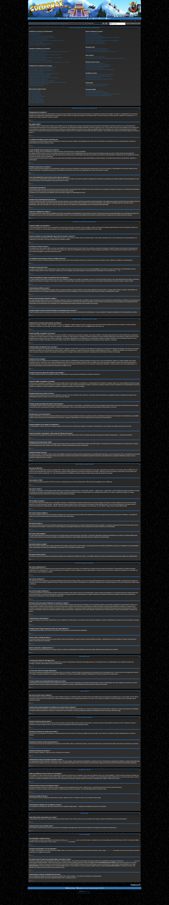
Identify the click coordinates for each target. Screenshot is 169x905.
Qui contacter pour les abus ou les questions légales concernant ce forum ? (103, 94)
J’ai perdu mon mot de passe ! (36, 42)
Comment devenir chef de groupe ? (94, 39)
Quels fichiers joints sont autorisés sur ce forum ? (97, 84)
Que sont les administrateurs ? (93, 33)
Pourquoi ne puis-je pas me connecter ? (38, 39)
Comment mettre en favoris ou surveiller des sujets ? (98, 76)
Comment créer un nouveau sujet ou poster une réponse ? (43, 67)
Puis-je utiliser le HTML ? (35, 92)
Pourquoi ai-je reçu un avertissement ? (38, 79)
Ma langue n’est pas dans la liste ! (37, 56)
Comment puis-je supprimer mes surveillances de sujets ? (99, 79)
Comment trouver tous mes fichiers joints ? (96, 85)
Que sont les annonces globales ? (37, 96)
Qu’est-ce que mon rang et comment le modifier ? (41, 60)
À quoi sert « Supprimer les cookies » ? (38, 45)
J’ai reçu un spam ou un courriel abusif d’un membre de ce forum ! (101, 51)
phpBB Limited (72, 840)
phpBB (117, 270)
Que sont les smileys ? (34, 93)
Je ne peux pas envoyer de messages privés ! (97, 48)
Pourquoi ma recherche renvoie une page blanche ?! (98, 66)
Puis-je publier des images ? (36, 95)
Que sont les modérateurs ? (92, 34)
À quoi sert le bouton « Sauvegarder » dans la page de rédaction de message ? (48, 82)
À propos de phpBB (62, 841)
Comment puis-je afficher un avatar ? (38, 59)
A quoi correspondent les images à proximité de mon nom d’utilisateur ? (46, 57)
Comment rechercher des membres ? (94, 68)
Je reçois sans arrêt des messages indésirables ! (97, 50)
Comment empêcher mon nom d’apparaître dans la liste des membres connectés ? (48, 51)
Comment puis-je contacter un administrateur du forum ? (99, 95)
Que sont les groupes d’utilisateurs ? (94, 36)
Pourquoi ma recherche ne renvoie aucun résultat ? (98, 64)
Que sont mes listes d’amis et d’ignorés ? (95, 56)
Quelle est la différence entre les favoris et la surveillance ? (99, 74)
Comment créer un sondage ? (36, 71)
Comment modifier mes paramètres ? (38, 50)
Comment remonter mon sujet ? (36, 85)
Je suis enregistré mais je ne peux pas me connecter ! (42, 37)
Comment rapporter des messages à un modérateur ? (42, 80)
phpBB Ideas (109, 850)
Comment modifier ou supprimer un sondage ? (40, 74)
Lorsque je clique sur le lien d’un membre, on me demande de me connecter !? (49, 62)
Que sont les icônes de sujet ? (36, 102)
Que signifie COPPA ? (34, 34)
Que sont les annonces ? (35, 98)
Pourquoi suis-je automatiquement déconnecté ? (40, 43)
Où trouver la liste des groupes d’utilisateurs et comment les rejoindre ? (102, 37)
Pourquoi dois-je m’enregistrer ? (36, 33)
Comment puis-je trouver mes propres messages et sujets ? (100, 69)
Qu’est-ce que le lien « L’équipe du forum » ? (96, 43)
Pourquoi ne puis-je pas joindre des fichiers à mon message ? (43, 77)
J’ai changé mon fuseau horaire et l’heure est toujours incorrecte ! (44, 54)
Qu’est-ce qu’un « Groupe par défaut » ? (95, 42)
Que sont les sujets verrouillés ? (36, 101)
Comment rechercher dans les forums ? (95, 63)
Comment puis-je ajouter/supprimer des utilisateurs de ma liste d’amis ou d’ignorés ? (105, 58)
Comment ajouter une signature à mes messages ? (41, 70)
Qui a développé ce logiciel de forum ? (95, 91)
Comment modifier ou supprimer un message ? (40, 68)
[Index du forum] (84, 8)
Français (114, 23)
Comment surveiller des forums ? (93, 77)
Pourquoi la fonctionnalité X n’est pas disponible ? (97, 92)
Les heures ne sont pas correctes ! (37, 53)
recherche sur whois (129, 861)
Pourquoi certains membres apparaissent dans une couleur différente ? (102, 40)
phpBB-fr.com (87, 891)
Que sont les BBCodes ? (35, 90)
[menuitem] (68, 18)
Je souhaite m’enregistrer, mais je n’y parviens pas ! (41, 36)
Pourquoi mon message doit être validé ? (39, 83)
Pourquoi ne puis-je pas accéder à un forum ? (40, 76)
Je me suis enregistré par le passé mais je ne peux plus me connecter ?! (46, 40)
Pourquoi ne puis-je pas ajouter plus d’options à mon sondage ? (44, 73)
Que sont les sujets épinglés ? (36, 99)
